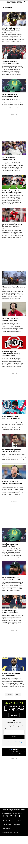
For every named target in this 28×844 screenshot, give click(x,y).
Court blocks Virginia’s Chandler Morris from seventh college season (12, 192)
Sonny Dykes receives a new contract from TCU (8, 158)
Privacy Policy (18, 742)
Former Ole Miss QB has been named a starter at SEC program (11, 417)
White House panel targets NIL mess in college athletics (10, 611)
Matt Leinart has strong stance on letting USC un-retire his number (11, 450)
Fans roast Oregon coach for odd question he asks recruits (10, 95)
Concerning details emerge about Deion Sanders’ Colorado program (11, 29)
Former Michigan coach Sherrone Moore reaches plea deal (11, 674)
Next (17, 694)
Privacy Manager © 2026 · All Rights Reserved (12, 813)
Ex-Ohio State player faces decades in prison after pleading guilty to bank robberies (11, 353)
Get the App (14, 715)
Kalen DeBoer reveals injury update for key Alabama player (10, 62)
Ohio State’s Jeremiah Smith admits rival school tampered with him (12, 225)
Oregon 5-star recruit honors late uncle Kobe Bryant (10, 545)
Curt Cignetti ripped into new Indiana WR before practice (10, 319)
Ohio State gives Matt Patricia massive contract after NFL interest (11, 578)
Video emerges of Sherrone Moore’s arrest (13, 287)
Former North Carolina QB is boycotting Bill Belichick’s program (12, 482)
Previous (10, 694)
